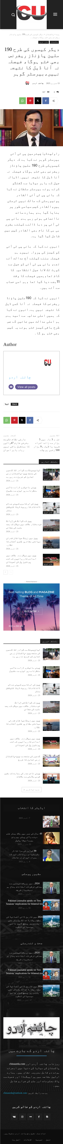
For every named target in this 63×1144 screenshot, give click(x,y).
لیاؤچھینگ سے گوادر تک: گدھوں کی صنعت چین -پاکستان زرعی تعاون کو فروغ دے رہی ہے (23, 473)
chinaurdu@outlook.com (15, 1093)
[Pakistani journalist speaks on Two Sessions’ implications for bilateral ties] (51, 905)
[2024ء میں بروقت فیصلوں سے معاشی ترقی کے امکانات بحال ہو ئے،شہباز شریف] (51, 888)
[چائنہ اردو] (28, 83)
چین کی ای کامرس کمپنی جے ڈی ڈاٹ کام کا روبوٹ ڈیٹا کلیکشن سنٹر (23, 507)
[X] (38, 100)
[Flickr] (30, 1117)
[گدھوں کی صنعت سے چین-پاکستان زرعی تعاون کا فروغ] (51, 761)
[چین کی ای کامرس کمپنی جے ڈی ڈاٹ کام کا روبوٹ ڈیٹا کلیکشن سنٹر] (51, 508)
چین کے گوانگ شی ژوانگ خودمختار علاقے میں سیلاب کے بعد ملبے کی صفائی (24, 524)
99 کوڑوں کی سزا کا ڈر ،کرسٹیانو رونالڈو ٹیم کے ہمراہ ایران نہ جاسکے (24, 854)
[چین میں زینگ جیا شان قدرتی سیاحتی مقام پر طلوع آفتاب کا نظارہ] (51, 542)
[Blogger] (47, 1117)
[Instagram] (22, 1117)
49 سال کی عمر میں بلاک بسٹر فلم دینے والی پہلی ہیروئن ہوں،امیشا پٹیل (24, 837)
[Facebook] (45, 100)
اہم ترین (47, 479)
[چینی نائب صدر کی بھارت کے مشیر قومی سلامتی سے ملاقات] (51, 778)
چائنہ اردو (38, 83)
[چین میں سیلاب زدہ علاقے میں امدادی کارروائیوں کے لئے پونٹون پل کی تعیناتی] (51, 560)
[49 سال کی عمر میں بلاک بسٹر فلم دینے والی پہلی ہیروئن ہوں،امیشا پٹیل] (51, 838)
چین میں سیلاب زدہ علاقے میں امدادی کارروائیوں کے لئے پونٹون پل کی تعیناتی (21, 558)
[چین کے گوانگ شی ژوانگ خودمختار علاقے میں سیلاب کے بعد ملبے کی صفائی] (51, 525)
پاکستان (50, 34)
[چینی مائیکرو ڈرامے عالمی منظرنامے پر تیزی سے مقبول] (51, 492)
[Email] (11, 386)
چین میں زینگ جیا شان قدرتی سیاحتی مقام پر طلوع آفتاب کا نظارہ (23, 541)
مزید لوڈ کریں (33, 789)
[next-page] (5, 572)
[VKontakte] (14, 1117)
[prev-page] (11, 572)
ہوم (58, 34)
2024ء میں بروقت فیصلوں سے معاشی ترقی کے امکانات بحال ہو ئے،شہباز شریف (24, 886)
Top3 (7, 404)
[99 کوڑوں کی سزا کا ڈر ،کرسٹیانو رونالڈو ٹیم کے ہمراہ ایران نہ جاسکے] (51, 855)
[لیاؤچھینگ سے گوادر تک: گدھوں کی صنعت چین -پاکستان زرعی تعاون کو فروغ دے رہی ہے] (51, 475)
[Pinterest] (30, 100)
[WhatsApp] (22, 100)
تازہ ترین (43, 42)
